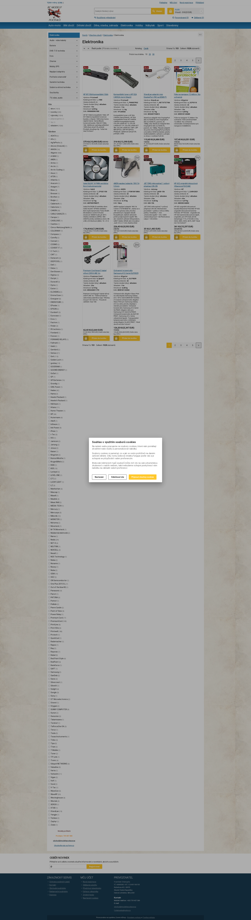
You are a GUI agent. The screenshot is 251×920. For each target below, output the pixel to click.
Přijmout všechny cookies (142, 477)
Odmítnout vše (117, 477)
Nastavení (99, 477)
